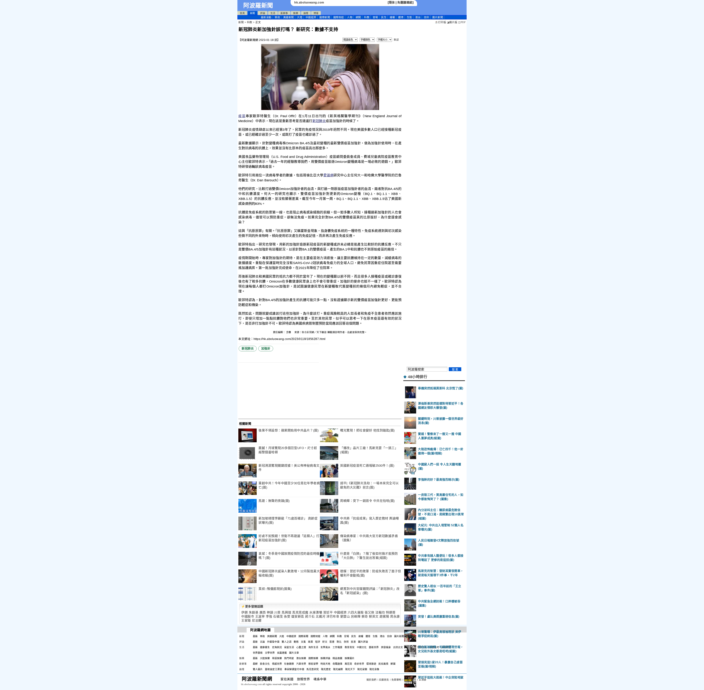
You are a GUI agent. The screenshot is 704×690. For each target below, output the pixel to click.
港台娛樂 (301, 658)
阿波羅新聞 (258, 5)
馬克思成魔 (300, 612)
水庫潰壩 (315, 612)
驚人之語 (287, 641)
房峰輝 (356, 616)
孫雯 (287, 616)
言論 (262, 641)
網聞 (358, 17)
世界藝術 (258, 652)
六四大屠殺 (356, 612)
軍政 (277, 17)
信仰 (426, 17)
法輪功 (380, 612)
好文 (324, 641)
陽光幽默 (338, 669)
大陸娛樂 (265, 658)
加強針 (265, 348)
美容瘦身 (386, 647)
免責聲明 (396, 679)
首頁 (242, 13)
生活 (272, 13)
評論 (262, 13)
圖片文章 (294, 652)
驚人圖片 (258, 669)
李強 (269, 616)
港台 (418, 17)
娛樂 (295, 13)
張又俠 (369, 612)
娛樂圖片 (350, 658)
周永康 (395, 616)
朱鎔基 (253, 612)
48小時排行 (417, 377)
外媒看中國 (273, 641)
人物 (349, 17)
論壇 (305, 13)
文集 (303, 641)
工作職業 (337, 647)
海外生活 (313, 647)
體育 (401, 17)
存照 (346, 641)
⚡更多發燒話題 (252, 606)
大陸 (299, 17)
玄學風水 (325, 647)
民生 (383, 17)
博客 (316, 13)
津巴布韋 (332, 616)
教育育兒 (350, 647)
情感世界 (277, 663)
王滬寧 (260, 616)
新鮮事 (284, 13)
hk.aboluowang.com (309, 2)
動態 (296, 641)
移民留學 (313, 663)
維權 (392, 17)
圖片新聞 (399, 636)
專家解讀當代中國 (294, 669)
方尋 (289, 332)
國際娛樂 (313, 658)
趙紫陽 (384, 616)
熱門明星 (289, 658)
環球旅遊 (371, 663)
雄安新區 (297, 616)
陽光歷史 (326, 669)
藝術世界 (374, 647)
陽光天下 (350, 669)
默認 (396, 39)
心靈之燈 (301, 647)
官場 (375, 17)
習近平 (328, 612)
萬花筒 (348, 663)
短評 (317, 641)
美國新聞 (288, 17)
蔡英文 (374, 616)
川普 (277, 612)
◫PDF (462, 22)
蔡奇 (365, 616)
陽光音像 (374, 669)
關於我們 (371, 679)
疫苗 (242, 116)
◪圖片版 (452, 22)
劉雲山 (345, 616)
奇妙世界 (359, 663)
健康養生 (265, 647)
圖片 (437, 17)
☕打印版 (440, 22)
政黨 (310, 641)
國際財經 (338, 17)
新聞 (252, 13)
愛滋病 (328, 175)
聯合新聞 (307, 332)
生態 (409, 17)
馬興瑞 (286, 612)
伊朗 (244, 612)
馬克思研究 (312, 669)
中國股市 (247, 616)
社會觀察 (289, 663)
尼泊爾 (257, 620)
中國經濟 (311, 17)
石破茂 (278, 616)
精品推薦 (337, 658)
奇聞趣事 (337, 663)
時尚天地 (325, 663)
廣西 (262, 612)
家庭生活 (289, 647)
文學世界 (270, 652)
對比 (339, 641)
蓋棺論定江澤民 (273, 669)
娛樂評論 (325, 658)
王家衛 (246, 620)
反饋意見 (384, 679)
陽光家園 (362, 669)
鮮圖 (392, 663)
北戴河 (320, 616)
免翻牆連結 (404, 2)
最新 (266, 17)
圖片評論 (363, 641)
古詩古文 (398, 647)
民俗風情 (383, 663)
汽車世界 (301, 663)
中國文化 (362, 647)
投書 (331, 641)
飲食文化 (265, 663)
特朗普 (391, 612)
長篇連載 (282, 652)
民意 (353, 641)
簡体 (392, 2)
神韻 (270, 612)
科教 (366, 17)
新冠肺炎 (319, 121)
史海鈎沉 (277, 647)
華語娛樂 (277, 658)
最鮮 (255, 663)
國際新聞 (324, 17)
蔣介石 (310, 616)
